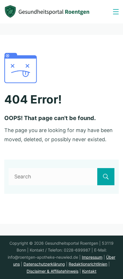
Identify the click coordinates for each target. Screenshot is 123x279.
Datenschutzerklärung (44, 264)
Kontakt (89, 271)
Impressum (92, 257)
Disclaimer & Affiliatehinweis (52, 271)
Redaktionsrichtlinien (88, 264)
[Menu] (116, 12)
